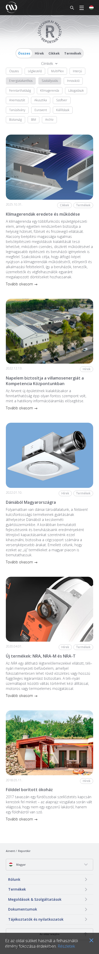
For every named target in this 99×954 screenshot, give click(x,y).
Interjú (77, 71)
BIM (33, 119)
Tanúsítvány (17, 110)
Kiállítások (62, 110)
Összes (24, 53)
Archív (49, 119)
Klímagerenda (49, 90)
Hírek (39, 53)
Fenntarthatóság (20, 90)
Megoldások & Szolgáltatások (34, 899)
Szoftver (61, 100)
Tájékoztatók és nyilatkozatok (35, 919)
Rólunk (14, 879)
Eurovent (41, 110)
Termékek (72, 53)
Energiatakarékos (20, 81)
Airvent (10, 851)
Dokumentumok (22, 909)
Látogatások (76, 90)
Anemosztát (17, 100)
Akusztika (40, 100)
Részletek (66, 946)
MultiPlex (57, 71)
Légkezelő (35, 71)
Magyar (20, 864)
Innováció (73, 81)
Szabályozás (50, 81)
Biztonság (15, 119)
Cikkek (54, 53)
